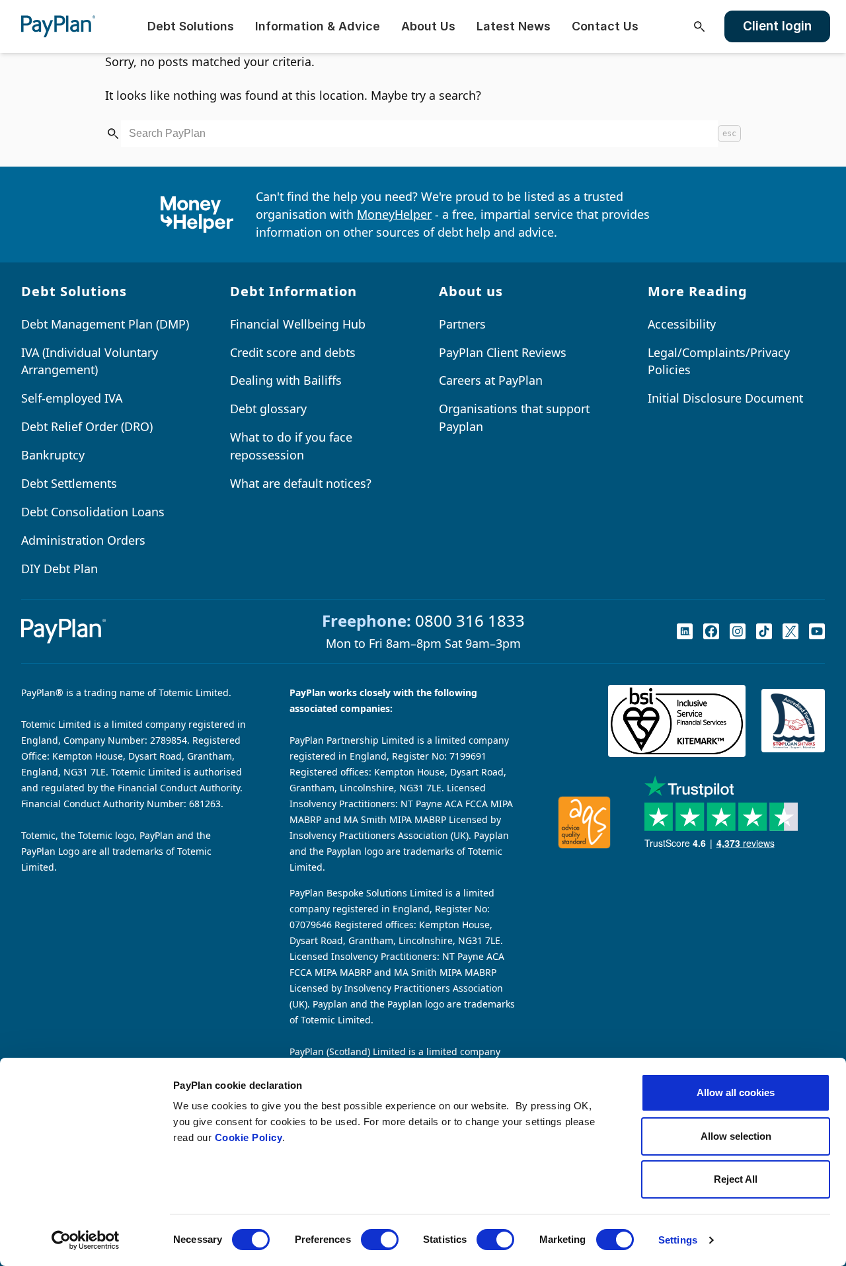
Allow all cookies (736, 1092)
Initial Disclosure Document (725, 398)
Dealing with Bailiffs (286, 380)
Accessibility (682, 324)
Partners (462, 324)
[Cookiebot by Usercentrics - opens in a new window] (85, 1240)
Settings (677, 1240)
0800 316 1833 (470, 620)
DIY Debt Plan (59, 568)
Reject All (735, 1179)
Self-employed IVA (71, 398)
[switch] (380, 1239)
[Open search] (699, 26)
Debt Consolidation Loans (93, 512)
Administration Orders (83, 540)
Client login (777, 26)
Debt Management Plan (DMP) (105, 324)
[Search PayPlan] (113, 133)
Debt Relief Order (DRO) (87, 426)
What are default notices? (300, 483)
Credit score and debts (293, 352)
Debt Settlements (69, 483)
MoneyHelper (394, 214)
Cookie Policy (249, 1137)
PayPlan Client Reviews (502, 352)
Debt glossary (268, 408)
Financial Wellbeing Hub (297, 324)
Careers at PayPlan (491, 380)
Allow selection (736, 1136)
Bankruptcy (53, 455)
